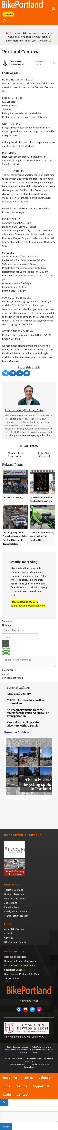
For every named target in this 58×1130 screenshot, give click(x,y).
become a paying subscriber (36, 435)
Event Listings (31, 445)
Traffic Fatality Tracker (16, 915)
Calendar (45, 1077)
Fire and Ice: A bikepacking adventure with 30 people (23, 724)
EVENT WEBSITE (11, 72)
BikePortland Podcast (16, 898)
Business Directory (14, 894)
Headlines (10, 1077)
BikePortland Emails (15, 942)
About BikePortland (14, 929)
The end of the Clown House (15, 454)
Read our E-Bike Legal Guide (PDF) (26, 1036)
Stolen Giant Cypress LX (43, 454)
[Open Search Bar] (4, 21)
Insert (6, 1126)
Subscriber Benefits (14, 969)
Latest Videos (11, 907)
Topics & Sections (13, 889)
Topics (28, 1077)
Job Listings (10, 902)
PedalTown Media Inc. (41, 1047)
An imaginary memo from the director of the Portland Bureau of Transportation (28, 713)
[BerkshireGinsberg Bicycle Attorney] (14, 875)
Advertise (9, 933)
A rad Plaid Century (19, 693)
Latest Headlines (18, 687)
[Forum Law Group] (14, 857)
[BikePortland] (22, 5)
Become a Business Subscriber (20, 961)
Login (7, 1094)
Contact (8, 937)
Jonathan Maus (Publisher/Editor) (24, 410)
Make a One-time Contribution (20, 965)
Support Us (41, 1086)
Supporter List (11, 978)
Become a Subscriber (15, 956)
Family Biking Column (15, 911)
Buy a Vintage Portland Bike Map (21, 974)
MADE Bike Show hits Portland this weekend (26, 702)
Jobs (6, 1086)
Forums (21, 1086)
